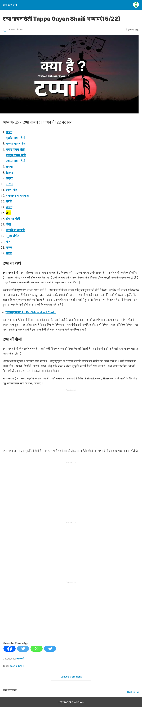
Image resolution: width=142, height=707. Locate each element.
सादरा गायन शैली (16, 155)
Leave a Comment (71, 676)
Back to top (133, 692)
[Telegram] (50, 650)
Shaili (21, 665)
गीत (8, 241)
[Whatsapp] (36, 650)
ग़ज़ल (9, 253)
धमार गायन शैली (15, 149)
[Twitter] (23, 650)
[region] (71, 419)
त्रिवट (10, 172)
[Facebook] (9, 650)
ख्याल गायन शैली (15, 160)
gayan (13, 665)
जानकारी (20, 658)
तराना (9, 166)
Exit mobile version (71, 702)
